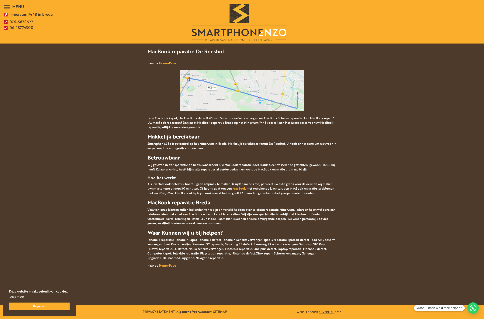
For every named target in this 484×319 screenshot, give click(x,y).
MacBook (239, 188)
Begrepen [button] (39, 306)
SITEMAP (220, 311)
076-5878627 (21, 22)
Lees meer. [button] (17, 296)
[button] (473, 308)
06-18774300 (21, 27)
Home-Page (167, 63)
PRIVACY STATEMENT (159, 311)
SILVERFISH (326, 312)
